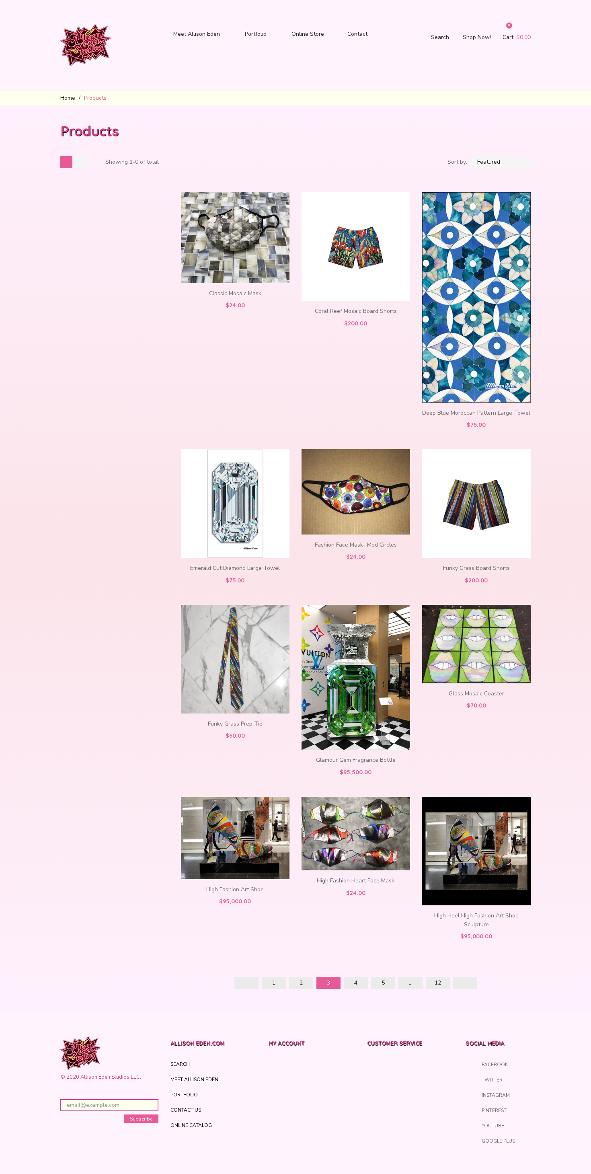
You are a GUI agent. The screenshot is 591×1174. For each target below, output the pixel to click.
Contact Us (185, 1110)
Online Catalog (191, 1125)
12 (438, 983)
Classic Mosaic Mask (235, 293)
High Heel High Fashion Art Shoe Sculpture (476, 920)
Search (180, 1064)
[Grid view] (66, 162)
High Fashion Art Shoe (235, 889)
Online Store (307, 34)
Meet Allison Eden (196, 34)
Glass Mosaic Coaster (476, 693)
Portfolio (256, 34)
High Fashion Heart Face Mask (355, 880)
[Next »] (465, 983)
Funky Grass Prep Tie (235, 724)
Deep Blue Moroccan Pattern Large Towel (476, 413)
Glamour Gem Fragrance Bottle (356, 760)
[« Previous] (246, 983)
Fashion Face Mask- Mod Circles (356, 545)
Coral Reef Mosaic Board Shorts (356, 311)
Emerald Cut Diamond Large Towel (235, 568)
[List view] (81, 162)
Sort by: (457, 162)
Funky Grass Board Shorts (476, 568)
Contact (357, 34)
